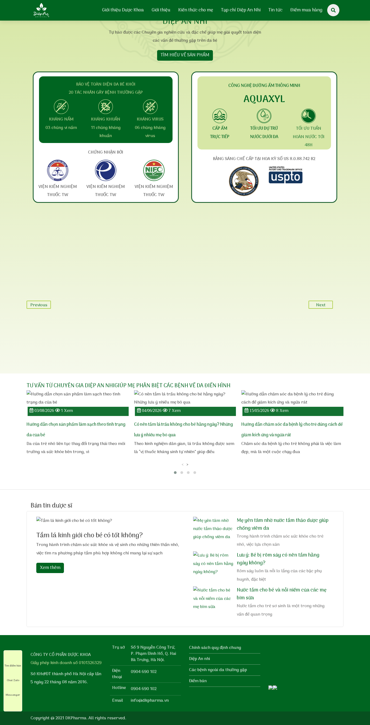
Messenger (13, 695)
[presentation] (183, 464)
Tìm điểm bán (13, 666)
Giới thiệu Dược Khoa (123, 10)
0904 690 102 (144, 671)
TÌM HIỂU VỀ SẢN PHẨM (185, 55)
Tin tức (275, 10)
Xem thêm (50, 568)
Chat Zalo (13, 680)
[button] (175, 472)
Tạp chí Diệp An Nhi (241, 10)
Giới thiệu (161, 10)
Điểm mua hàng (306, 10)
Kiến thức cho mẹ (195, 10)
